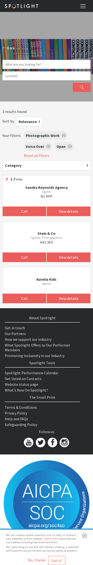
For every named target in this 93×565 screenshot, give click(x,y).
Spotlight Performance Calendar (31, 372)
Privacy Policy (16, 413)
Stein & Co (46, 233)
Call (24, 211)
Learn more (51, 538)
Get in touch (15, 327)
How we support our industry (28, 339)
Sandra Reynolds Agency (46, 187)
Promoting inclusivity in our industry (34, 355)
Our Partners (15, 333)
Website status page (21, 384)
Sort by (8, 121)
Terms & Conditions (21, 407)
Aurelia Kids (46, 279)
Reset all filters (36, 155)
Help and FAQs (16, 418)
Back (10, 47)
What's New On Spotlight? (26, 390)
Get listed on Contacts (23, 378)
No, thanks (37, 560)
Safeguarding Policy (21, 424)
